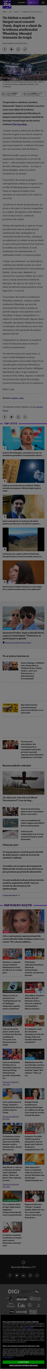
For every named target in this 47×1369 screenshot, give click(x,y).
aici (27, 1336)
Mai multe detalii (30, 1327)
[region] (23, 1341)
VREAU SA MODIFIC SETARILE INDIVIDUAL (23, 1365)
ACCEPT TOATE (23, 1362)
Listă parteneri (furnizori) (8, 1357)
